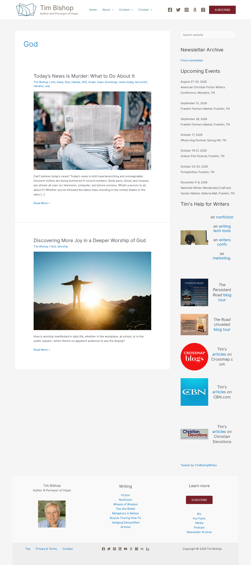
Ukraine (39, 86)
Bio (199, 514)
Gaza (60, 82)
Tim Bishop (56, 8)
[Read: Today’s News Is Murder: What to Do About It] (92, 130)
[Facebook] (170, 10)
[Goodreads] (203, 10)
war (47, 86)
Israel (92, 82)
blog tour (222, 329)
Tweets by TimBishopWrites (199, 465)
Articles (126, 527)
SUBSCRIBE (199, 500)
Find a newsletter (192, 60)
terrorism (141, 82)
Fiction (125, 495)
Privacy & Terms (46, 548)
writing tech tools (222, 228)
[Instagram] (186, 10)
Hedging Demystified (125, 522)
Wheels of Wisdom (125, 504)
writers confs (224, 242)
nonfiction (225, 217)
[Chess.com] (147, 548)
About (106, 9)
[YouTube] (125, 548)
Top (27, 548)
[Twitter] (178, 10)
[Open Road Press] (142, 548)
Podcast (199, 527)
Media (199, 523)
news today (126, 82)
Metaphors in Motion (125, 513)
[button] (112, 9)
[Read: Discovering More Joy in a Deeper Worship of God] (92, 290)
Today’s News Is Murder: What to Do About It (84, 76)
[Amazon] (195, 10)
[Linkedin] (120, 548)
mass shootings (107, 82)
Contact (144, 9)
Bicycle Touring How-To (125, 518)
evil (53, 82)
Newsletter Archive (199, 532)
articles (219, 354)
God (67, 82)
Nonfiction (125, 499)
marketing (221, 258)
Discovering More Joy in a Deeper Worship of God (90, 240)
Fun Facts (199, 518)
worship (63, 246)
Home (93, 9)
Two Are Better (125, 508)
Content (124, 9)
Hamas (75, 82)
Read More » (42, 203)
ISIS (84, 82)
